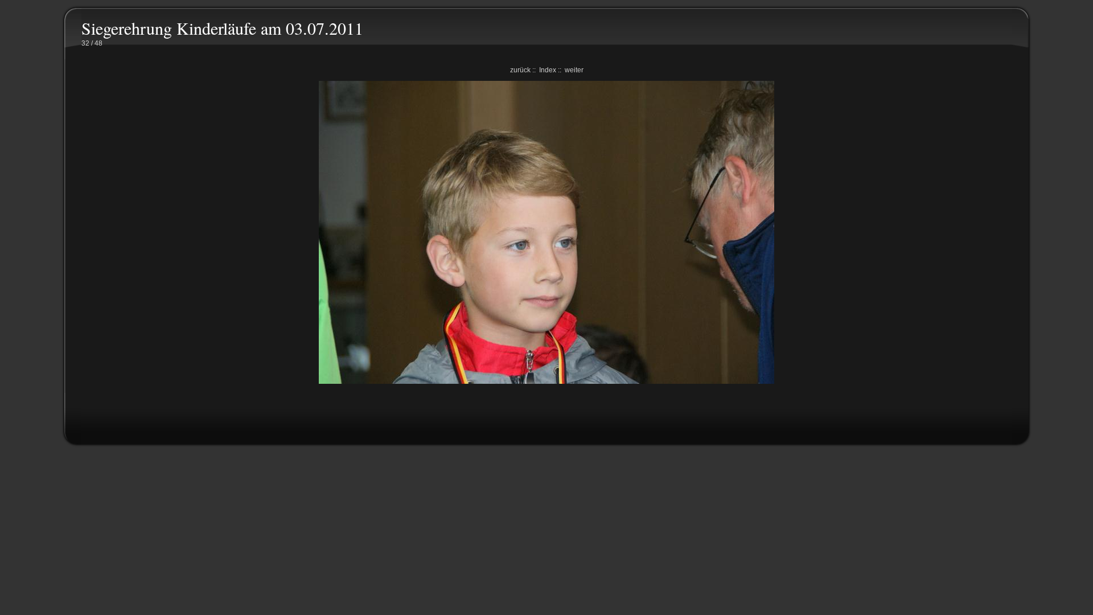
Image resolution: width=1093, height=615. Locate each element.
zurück (520, 70)
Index (547, 70)
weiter (574, 70)
